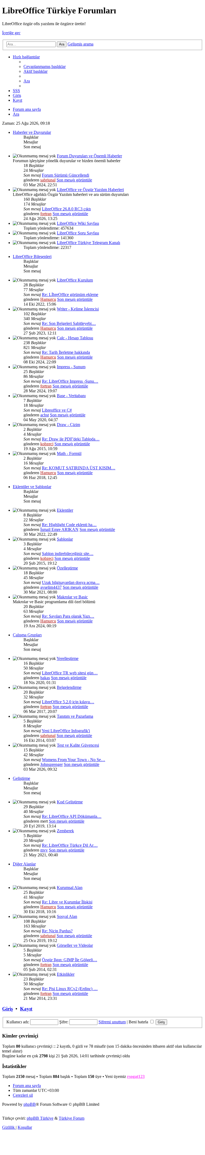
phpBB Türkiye (40, 1118)
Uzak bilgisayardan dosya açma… (71, 582)
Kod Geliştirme (70, 802)
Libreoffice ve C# (57, 410)
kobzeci (46, 444)
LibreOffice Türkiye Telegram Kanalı (88, 242)
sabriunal (48, 180)
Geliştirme (21, 778)
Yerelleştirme (67, 658)
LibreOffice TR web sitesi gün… (70, 673)
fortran (46, 213)
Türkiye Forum (71, 1118)
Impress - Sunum (71, 366)
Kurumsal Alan (69, 887)
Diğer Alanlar (24, 864)
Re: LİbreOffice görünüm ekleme (70, 294)
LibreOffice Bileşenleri (32, 256)
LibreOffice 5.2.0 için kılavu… (68, 702)
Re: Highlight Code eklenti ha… (69, 524)
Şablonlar (65, 539)
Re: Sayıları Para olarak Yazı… (68, 616)
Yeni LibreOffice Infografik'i (66, 730)
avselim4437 (51, 587)
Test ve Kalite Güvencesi (78, 745)
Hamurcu (48, 299)
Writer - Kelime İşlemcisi (78, 309)
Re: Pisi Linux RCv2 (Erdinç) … (70, 988)
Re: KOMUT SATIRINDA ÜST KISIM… (78, 468)
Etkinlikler (65, 974)
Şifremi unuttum (112, 1022)
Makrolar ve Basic (72, 597)
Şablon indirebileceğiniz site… (67, 553)
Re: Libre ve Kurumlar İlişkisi (67, 902)
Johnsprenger (51, 764)
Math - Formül (69, 453)
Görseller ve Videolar (75, 945)
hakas (45, 677)
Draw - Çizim (68, 424)
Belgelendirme (69, 687)
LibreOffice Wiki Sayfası (78, 223)
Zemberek (65, 831)
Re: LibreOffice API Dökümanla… (71, 816)
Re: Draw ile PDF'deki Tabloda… (71, 439)
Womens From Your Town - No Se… (73, 759)
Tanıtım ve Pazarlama (75, 716)
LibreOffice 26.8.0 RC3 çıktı (66, 209)
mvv (44, 850)
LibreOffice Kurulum (75, 280)
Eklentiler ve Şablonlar (32, 486)
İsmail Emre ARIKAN (59, 529)
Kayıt (26, 1009)
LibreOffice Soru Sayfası (78, 233)
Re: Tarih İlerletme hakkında (66, 352)
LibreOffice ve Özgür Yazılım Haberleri (90, 189)
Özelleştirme (67, 568)
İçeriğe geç (11, 33)
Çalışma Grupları (27, 635)
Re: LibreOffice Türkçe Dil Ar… (70, 845)
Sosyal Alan (67, 916)
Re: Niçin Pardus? (57, 931)
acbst (44, 415)
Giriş (7, 1009)
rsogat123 (136, 1076)
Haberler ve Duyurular (32, 132)
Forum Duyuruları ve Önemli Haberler (89, 156)
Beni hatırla (139, 1022)
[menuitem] (44, 66)
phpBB (29, 1104)
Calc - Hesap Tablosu (75, 338)
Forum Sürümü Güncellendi (65, 175)
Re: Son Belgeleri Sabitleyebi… (69, 323)
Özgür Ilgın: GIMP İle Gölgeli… (69, 960)
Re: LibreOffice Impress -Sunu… (70, 381)
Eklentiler (65, 510)
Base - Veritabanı (71, 395)
